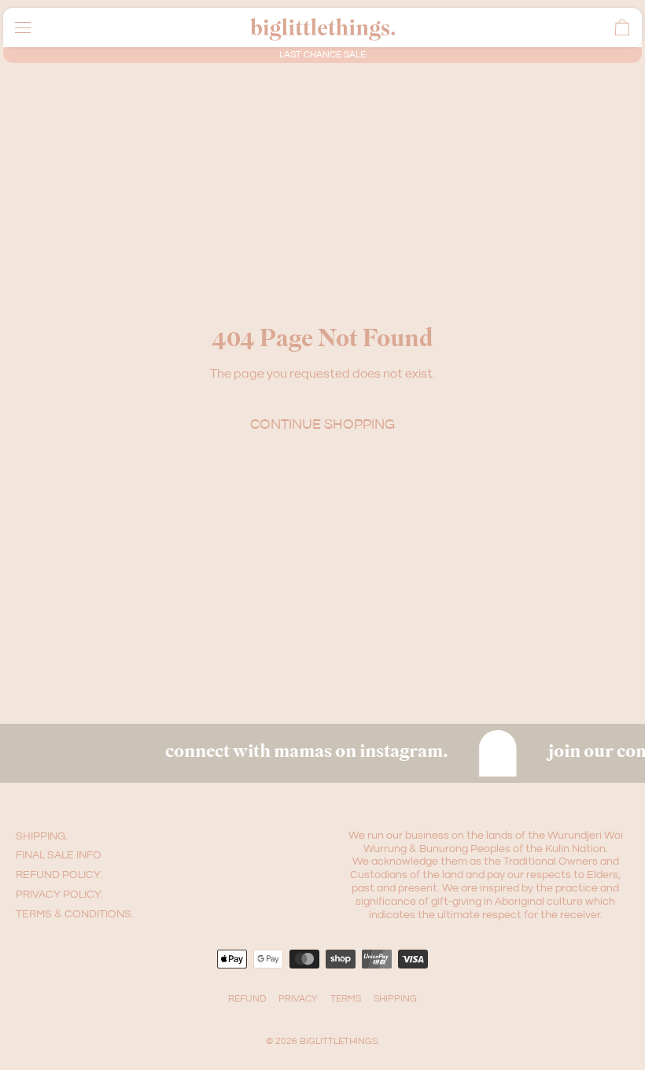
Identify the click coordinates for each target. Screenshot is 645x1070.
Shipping (395, 999)
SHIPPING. (42, 836)
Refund (247, 999)
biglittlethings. (339, 1041)
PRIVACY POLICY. (59, 894)
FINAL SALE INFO (58, 855)
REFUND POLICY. (59, 874)
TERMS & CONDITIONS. (75, 914)
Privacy (298, 999)
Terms (345, 999)
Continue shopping (322, 424)
